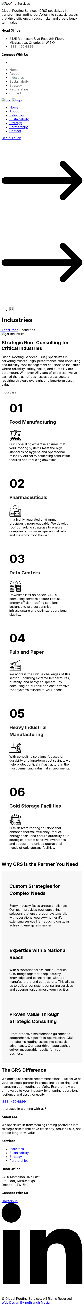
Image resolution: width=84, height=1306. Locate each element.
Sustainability (19, 81)
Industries (16, 77)
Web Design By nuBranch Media (26, 1302)
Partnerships (18, 89)
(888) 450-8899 (21, 46)
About (14, 74)
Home (13, 70)
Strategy (15, 85)
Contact (15, 93)
